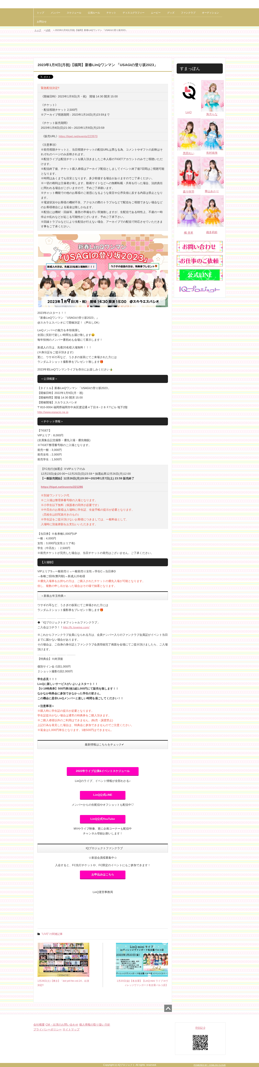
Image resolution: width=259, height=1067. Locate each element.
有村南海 (212, 152)
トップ (40, 12)
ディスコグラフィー (133, 12)
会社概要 (39, 1024)
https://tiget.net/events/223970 (78, 136)
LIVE (48, 30)
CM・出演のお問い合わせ (62, 1024)
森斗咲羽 (188, 191)
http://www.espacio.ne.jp (52, 412)
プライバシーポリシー (47, 1029)
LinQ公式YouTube (102, 818)
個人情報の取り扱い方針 (94, 1024)
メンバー (55, 12)
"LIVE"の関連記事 (52, 933)
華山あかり (212, 191)
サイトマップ (71, 1029)
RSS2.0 (200, 1027)
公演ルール (94, 12)
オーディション (210, 12)
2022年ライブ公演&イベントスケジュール (103, 771)
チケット (111, 12)
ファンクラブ (188, 12)
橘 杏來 (188, 232)
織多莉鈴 (212, 232)
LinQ (189, 112)
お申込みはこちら (102, 874)
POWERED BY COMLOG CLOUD (210, 1065)
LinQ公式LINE (102, 794)
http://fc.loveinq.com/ (76, 627)
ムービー (156, 12)
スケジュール (74, 12)
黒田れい (188, 153)
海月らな (212, 114)
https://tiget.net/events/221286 (62, 486)
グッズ (170, 12)
